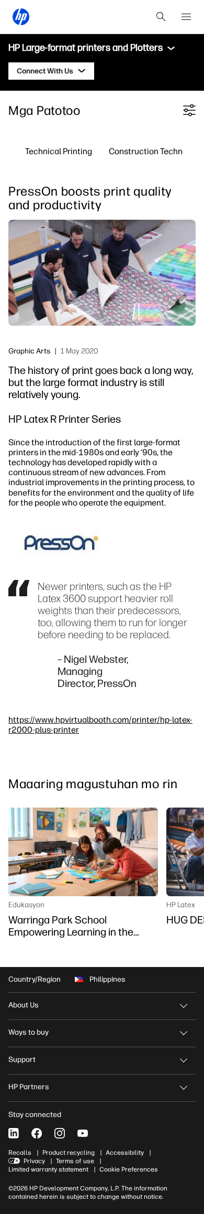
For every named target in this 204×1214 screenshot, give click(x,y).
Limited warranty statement (48, 1169)
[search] (161, 16)
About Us (23, 1005)
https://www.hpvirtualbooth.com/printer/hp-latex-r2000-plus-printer (100, 724)
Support (22, 1059)
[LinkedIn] (13, 1133)
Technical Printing (58, 151)
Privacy (34, 1161)
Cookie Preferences (128, 1169)
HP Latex (180, 904)
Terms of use (75, 1161)
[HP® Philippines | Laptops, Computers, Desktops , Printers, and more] (20, 16)
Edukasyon (26, 904)
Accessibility (125, 1152)
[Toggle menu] (171, 48)
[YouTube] (82, 1133)
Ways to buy (28, 1032)
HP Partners (28, 1086)
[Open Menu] (186, 16)
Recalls (19, 1152)
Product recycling (68, 1152)
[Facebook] (36, 1133)
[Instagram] (59, 1133)
